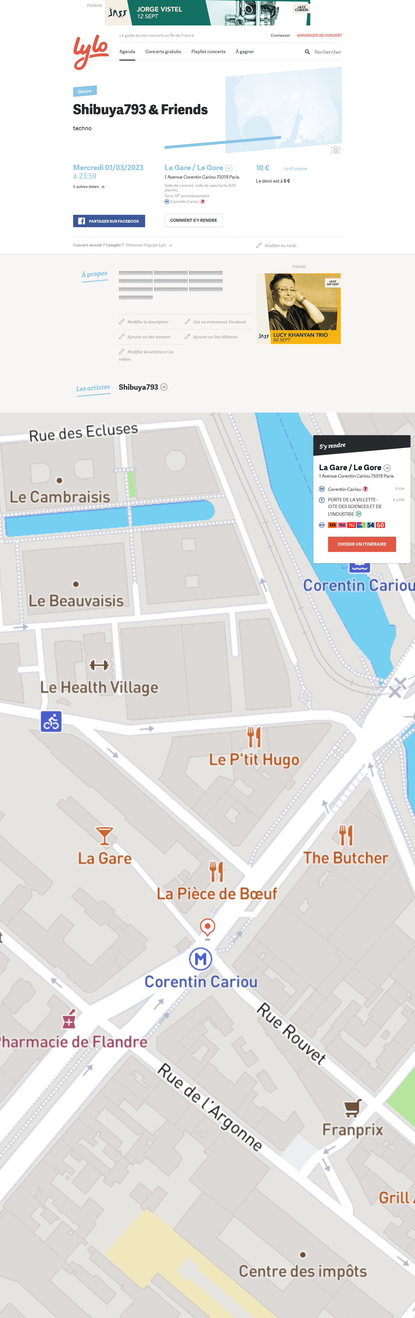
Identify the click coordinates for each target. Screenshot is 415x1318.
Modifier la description (148, 322)
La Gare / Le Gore (194, 167)
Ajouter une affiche (310, 150)
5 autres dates (86, 186)
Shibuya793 (138, 387)
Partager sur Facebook (114, 221)
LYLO (91, 52)
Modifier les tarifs (280, 245)
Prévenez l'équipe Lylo (119, 245)
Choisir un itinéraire (362, 544)
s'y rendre (193, 220)
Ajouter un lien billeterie (215, 337)
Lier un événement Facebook (219, 322)
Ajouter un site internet (149, 337)
